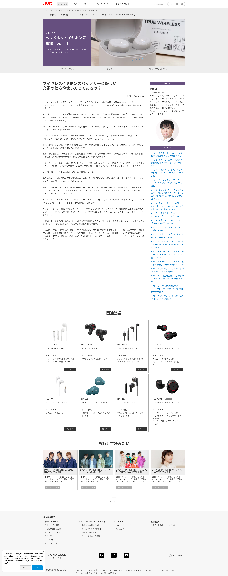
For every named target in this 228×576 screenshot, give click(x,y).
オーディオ (51, 536)
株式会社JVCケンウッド (162, 525)
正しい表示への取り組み (165, 570)
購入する (70, 369)
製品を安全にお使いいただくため (138, 570)
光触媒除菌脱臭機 (54, 529)
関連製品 (111, 69)
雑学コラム (71, 10)
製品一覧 (83, 15)
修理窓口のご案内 (89, 532)
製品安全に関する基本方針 (111, 570)
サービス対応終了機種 (91, 536)
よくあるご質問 (122, 4)
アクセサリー (52, 540)
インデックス (66, 69)
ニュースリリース (124, 525)
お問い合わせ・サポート (101, 4)
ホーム (45, 10)
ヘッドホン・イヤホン (57, 10)
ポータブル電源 (53, 525)
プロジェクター (53, 543)
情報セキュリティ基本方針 (85, 570)
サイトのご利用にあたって (85, 573)
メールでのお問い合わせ (92, 529)
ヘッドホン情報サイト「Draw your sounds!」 (114, 15)
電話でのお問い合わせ (91, 525)
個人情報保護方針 (107, 573)
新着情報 (120, 529)
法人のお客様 (158, 4)
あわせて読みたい (157, 69)
